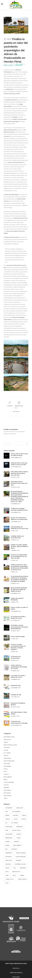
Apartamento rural (9, 737)
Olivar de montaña (9, 782)
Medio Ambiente (8, 777)
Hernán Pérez (8, 837)
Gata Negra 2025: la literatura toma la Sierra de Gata (19, 483)
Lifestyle (6, 774)
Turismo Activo (9, 879)
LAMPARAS (16, 841)
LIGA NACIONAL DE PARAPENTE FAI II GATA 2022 (19, 527)
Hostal (6, 769)
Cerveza (7, 819)
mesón (5, 779)
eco (6, 822)
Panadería (6, 787)
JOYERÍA (18, 837)
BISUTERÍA (15, 815)
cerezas (24, 815)
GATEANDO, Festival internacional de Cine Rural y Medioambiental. (19, 627)
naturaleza (8, 856)
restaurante (7, 793)
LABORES (7, 841)
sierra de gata (16, 871)
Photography (7, 790)
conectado (19, 431)
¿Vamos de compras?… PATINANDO (18, 599)
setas (7, 871)
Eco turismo (7, 753)
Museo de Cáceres (21, 852)
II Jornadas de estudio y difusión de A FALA (18, 676)
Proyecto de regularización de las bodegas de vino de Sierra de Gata (19, 556)
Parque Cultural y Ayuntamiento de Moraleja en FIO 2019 (19, 666)
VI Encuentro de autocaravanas (16, 657)
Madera (7, 845)
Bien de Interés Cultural (10, 745)
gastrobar (7, 763)
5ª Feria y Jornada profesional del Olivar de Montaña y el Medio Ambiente (18, 647)
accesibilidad (8, 807)
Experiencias (19, 826)
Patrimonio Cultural (20, 864)
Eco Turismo (14, 822)
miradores (14, 849)
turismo (22, 875)
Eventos (6, 755)
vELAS (6, 882)
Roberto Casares (8, 65)
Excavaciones (7, 758)
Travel (5, 798)
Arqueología (7, 739)
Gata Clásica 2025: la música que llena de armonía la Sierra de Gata (19, 473)
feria (6, 830)
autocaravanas (16, 811)
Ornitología (8, 860)
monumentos (8, 852)
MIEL (6, 849)
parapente (8, 864)
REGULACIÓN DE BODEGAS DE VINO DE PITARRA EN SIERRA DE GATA (19, 589)
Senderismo (23, 867)
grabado (18, 834)
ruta (14, 867)
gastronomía (8, 834)
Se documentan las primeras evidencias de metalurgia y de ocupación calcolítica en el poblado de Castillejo (19, 578)
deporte (24, 819)
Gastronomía (7, 766)
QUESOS (7, 867)
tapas (7, 875)
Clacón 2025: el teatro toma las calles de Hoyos (19, 454)
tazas (14, 875)
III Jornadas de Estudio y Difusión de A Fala (18, 617)
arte (6, 811)
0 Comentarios (18, 65)
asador (6, 742)
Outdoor (6, 785)
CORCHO (16, 819)
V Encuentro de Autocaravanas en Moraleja (19, 722)
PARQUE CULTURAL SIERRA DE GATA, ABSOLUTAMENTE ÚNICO (19, 546)
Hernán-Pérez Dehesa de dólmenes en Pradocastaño (19, 518)
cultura (6, 750)
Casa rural (7, 747)
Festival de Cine (16, 830)
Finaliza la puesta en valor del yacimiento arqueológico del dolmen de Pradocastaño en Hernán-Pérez (19, 567)
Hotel (5, 771)
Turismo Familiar (22, 879)
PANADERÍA (18, 860)
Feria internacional (9, 761)
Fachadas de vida (16, 694)
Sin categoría (19, 64)
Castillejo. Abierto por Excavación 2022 (17, 537)
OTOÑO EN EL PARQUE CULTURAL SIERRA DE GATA (19, 509)
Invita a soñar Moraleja (18, 636)
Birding (7, 815)
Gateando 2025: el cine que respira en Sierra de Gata (19, 463)
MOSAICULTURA (16, 685)
